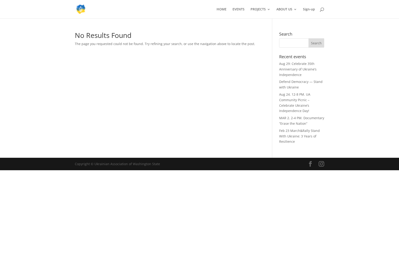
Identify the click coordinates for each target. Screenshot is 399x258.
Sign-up (309, 9)
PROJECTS (258, 9)
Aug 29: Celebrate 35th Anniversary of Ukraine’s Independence (298, 69)
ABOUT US (284, 9)
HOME (222, 9)
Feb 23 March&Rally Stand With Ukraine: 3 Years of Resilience (299, 136)
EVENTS (239, 9)
